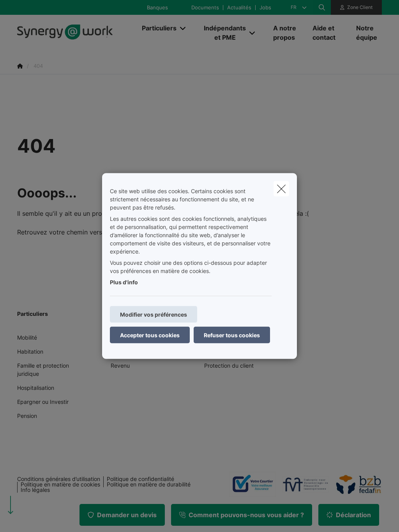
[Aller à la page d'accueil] (75, 33)
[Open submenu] (183, 28)
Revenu (120, 365)
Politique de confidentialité (140, 479)
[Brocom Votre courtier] (249, 484)
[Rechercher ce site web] (322, 7)
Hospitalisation (35, 387)
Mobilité (27, 337)
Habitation (30, 351)
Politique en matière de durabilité (149, 484)
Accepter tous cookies (150, 335)
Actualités (239, 7)
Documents (205, 7)
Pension (27, 415)
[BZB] (355, 484)
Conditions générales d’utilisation (58, 479)
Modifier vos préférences (153, 314)
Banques (157, 7)
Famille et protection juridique (43, 369)
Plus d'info (124, 282)
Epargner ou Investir (43, 401)
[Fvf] (302, 484)
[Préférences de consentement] (30, 517)
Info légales (35, 490)
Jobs (265, 7)
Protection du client (229, 365)
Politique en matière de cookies (60, 484)
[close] (281, 189)
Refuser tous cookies (232, 335)
